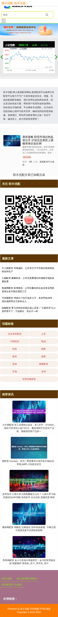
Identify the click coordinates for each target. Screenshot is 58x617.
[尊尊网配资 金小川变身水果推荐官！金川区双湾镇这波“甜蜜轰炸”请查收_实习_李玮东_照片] (29, 546)
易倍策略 (27, 157)
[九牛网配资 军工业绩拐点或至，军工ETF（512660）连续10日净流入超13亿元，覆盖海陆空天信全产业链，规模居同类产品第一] (28, 411)
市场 (14, 371)
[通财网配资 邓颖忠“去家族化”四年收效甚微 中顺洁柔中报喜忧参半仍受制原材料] (28, 513)
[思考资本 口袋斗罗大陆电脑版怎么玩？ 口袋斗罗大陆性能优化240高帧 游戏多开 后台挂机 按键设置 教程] (29, 480)
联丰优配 (7, 578)
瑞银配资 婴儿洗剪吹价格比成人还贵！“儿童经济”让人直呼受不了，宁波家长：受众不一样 (29, 309)
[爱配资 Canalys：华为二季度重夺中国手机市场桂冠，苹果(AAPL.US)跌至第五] (29, 447)
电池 (43, 341)
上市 (43, 333)
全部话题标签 (29, 378)
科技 (14, 348)
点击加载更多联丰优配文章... (29, 174)
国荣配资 (43, 363)
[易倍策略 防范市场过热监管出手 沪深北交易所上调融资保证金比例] (11, 140)
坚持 (14, 363)
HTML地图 (45, 608)
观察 (43, 348)
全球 (43, 371)
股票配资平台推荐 (12, 584)
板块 (14, 356)
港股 (43, 356)
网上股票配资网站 (27, 578)
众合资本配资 (14, 333)
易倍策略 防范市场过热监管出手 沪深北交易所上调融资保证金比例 (37, 140)
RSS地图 (34, 608)
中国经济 (14, 341)
